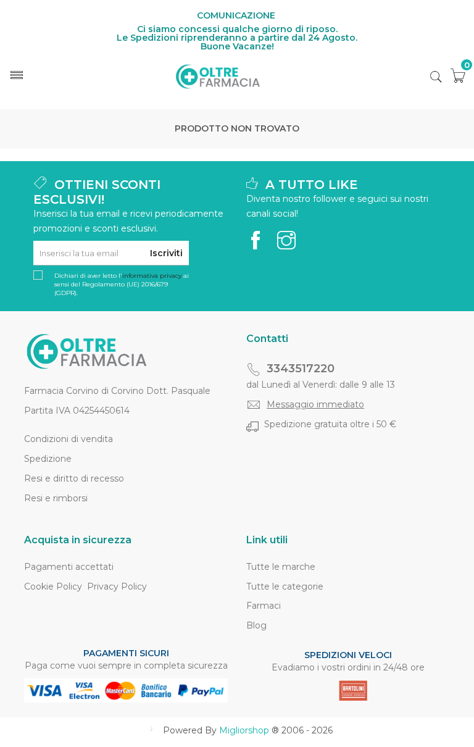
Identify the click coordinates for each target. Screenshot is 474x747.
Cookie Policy (53, 586)
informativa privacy (151, 276)
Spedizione (48, 458)
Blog (256, 625)
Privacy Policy (117, 586)
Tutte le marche (280, 566)
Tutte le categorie (284, 586)
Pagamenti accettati (69, 566)
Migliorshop (244, 730)
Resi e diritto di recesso (74, 478)
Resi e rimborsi (56, 498)
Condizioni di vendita (68, 438)
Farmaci (263, 605)
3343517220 (301, 368)
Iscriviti (166, 253)
